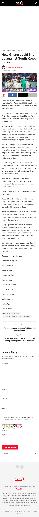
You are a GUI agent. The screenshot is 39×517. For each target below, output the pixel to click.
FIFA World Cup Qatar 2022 (12, 316)
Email (4, 399)
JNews (8, 511)
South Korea (27, 316)
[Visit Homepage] (19, 3)
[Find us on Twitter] (22, 467)
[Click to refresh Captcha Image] (12, 426)
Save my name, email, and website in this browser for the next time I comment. (18, 418)
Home (3, 50)
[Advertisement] (19, 26)
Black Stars (20, 50)
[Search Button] (36, 3)
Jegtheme (20, 513)
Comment (6, 363)
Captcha (4, 435)
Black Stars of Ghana (13, 313)
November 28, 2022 (10, 70)
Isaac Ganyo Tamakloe (15, 67)
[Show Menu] (3, 3)
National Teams (11, 50)
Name (4, 389)
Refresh (4, 430)
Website (4, 408)
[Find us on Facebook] (17, 466)
